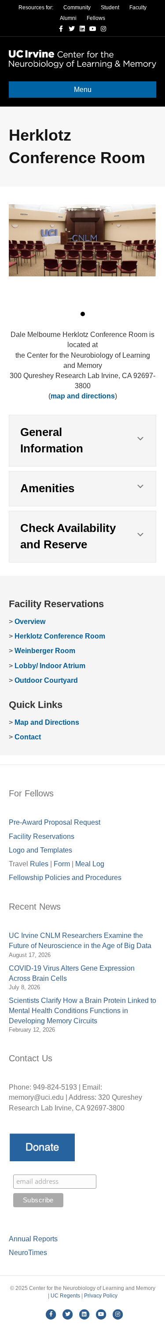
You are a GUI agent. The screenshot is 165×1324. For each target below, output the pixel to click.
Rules (39, 864)
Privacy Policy (100, 1296)
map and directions (83, 396)
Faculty (138, 7)
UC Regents (65, 1296)
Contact (28, 737)
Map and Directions (47, 722)
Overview (30, 621)
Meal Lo (89, 864)
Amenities (47, 488)
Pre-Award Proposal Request (54, 822)
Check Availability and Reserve (68, 536)
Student (110, 7)
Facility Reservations (41, 836)
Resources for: (35, 7)
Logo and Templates (40, 850)
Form (62, 864)
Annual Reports (33, 1239)
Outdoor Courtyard (46, 680)
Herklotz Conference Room (60, 636)
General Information (51, 440)
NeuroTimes (28, 1252)
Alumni (68, 18)
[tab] (82, 440)
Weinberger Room (45, 650)
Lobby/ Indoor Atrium (50, 666)
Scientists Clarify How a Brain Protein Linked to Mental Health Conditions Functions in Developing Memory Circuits (82, 1011)
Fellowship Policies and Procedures (65, 877)
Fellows (96, 18)
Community (77, 7)
